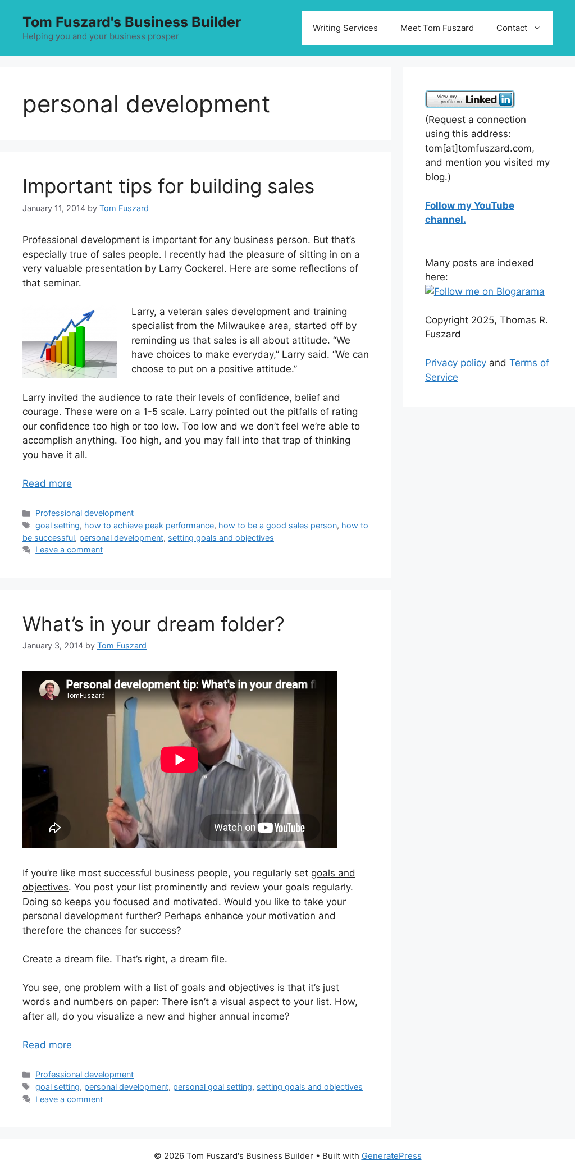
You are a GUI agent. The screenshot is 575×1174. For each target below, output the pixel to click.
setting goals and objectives (221, 537)
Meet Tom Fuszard (437, 27)
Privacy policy (455, 362)
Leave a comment (69, 549)
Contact (511, 27)
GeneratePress (392, 1155)
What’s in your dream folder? (153, 624)
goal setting (57, 525)
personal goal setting (212, 1086)
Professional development (84, 513)
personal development (121, 537)
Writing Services (345, 27)
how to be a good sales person (277, 525)
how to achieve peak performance (149, 525)
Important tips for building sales (168, 186)
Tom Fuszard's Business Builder (131, 21)
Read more (47, 483)
